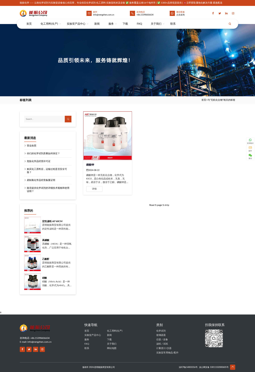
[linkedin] (226, 13)
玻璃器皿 (161, 335)
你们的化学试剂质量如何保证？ (43, 153)
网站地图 (111, 348)
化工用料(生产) (49, 24)
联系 (173, 24)
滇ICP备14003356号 (188, 367)
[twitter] (220, 13)
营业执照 (31, 145)
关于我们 (156, 24)
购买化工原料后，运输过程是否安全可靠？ (47, 171)
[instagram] (233, 13)
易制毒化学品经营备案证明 (41, 180)
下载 (125, 24)
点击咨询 (180, 15)
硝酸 (44, 278)
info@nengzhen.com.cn (39, 342)
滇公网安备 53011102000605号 (214, 367)
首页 (29, 24)
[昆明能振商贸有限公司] (41, 13)
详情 (94, 189)
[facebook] (213, 13)
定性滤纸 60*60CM (52, 221)
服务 (111, 24)
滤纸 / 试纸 (162, 344)
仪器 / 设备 (162, 339)
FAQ (139, 24)
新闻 (97, 24)
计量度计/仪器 (163, 348)
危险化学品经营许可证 (38, 161)
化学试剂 (161, 331)
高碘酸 (45, 240)
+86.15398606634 (145, 15)
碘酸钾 (90, 165)
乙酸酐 (45, 259)
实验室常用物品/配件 (167, 353)
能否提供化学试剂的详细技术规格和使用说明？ (48, 189)
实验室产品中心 (76, 24)
